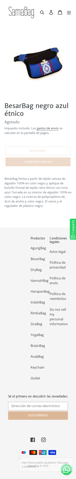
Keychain (37, 367)
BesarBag (38, 259)
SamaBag (33, 466)
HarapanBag (40, 291)
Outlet (35, 378)
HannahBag (39, 280)
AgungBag (38, 248)
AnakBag (37, 356)
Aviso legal (58, 251)
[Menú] (68, 12)
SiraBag (36, 324)
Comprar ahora (38, 162)
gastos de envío (48, 128)
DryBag (36, 270)
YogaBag (37, 335)
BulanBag (38, 345)
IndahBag (38, 302)
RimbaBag (38, 313)
